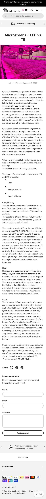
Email (4, 401)
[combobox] (23, 15)
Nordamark (12, 487)
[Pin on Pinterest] (22, 367)
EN (26, 10)
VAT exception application (11, 491)
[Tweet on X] (11, 367)
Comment (6, 412)
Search (24, 491)
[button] (37, 10)
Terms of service (19, 493)
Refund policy (7, 493)
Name (4, 389)
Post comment (23, 433)
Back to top (23, 457)
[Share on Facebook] (16, 367)
